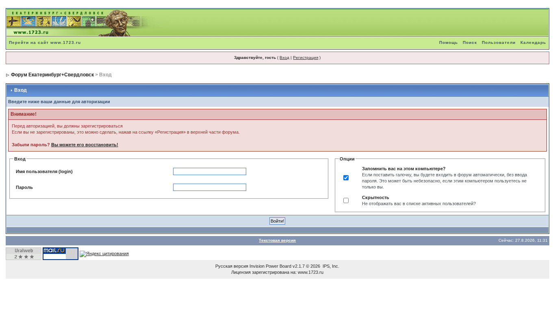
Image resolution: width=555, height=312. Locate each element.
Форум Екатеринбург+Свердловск (52, 75)
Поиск (470, 42)
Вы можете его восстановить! (84, 144)
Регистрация (305, 57)
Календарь (533, 42)
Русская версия (231, 266)
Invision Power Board (270, 266)
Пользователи (499, 42)
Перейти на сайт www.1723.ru (45, 42)
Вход (284, 57)
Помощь (448, 42)
